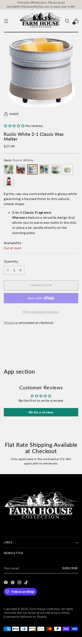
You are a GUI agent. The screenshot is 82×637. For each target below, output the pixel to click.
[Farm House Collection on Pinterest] (13, 583)
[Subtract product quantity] (20, 270)
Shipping (10, 322)
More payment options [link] (41, 312)
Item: (18, 160)
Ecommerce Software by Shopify (25, 616)
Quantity (11, 261)
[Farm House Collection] (41, 21)
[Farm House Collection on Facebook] (6, 583)
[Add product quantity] (8, 270)
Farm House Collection (45, 609)
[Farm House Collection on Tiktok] (26, 583)
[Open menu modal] (6, 21)
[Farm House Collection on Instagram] (19, 583)
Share (14, 114)
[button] (14, 126)
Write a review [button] (41, 412)
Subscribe (70, 568)
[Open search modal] (67, 21)
